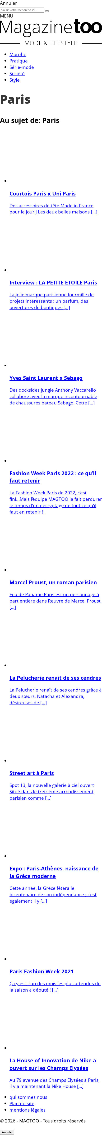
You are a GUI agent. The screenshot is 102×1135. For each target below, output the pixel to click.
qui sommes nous (28, 1097)
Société (17, 73)
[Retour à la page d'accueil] (51, 43)
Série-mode (21, 67)
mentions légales (27, 1110)
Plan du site (21, 1103)
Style (14, 80)
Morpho (17, 54)
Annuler (7, 1132)
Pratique (18, 61)
